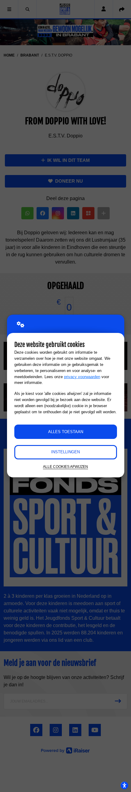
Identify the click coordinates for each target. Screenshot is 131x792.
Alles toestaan (65, 431)
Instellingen (65, 452)
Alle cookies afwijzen (65, 467)
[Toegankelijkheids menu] (124, 785)
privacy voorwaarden (82, 376)
